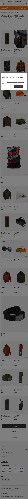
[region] (14, 81)
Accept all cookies (18, 86)
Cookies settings (9, 86)
